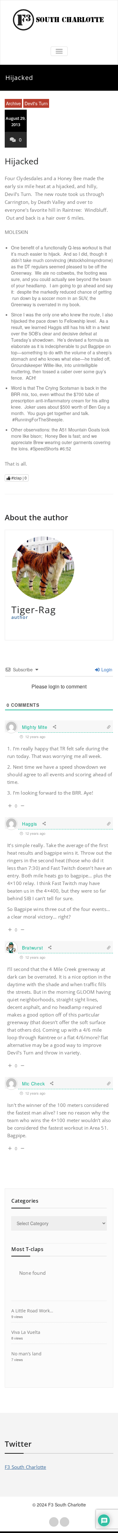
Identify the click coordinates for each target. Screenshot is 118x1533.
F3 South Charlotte (25, 1467)
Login (106, 669)
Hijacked (22, 161)
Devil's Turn (36, 103)
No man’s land (26, 1354)
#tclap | (18, 477)
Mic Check (33, 1083)
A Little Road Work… (32, 1311)
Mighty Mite (35, 727)
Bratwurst (32, 947)
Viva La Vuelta (25, 1332)
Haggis (29, 824)
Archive (13, 103)
